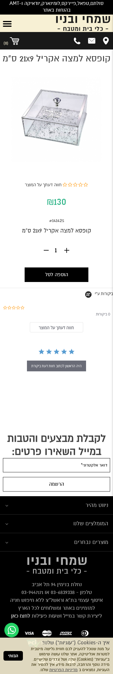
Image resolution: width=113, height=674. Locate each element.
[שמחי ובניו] (66, 23)
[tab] (56, 327)
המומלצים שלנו (90, 523)
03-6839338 (63, 592)
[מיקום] (106, 40)
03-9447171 (32, 592)
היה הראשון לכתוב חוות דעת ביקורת (56, 365)
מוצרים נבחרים (91, 542)
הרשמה (56, 484)
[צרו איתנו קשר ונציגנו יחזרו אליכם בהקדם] (91, 40)
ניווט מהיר (96, 505)
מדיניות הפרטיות (63, 669)
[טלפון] (77, 40)
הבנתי (13, 655)
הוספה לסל (56, 275)
